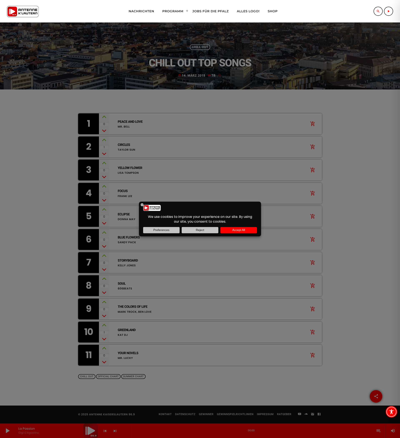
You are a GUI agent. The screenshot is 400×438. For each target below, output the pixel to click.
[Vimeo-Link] (22, 11)
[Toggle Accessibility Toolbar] (391, 411)
